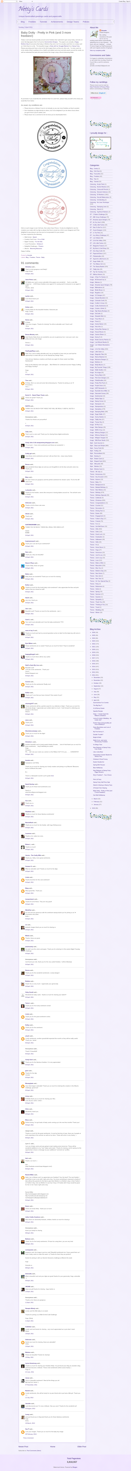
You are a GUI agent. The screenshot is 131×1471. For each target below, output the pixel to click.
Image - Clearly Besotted (97, 298)
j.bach (27, 1036)
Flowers (41, 246)
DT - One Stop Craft (96, 251)
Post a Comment (28, 1438)
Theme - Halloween (96, 539)
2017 (94, 658)
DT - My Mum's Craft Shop (98, 248)
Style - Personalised (96, 453)
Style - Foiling (94, 450)
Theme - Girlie (94, 531)
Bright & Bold (97, 737)
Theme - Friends (95, 521)
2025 (94, 635)
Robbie (27, 981)
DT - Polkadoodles (95, 256)
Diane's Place (29, 563)
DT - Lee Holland (95, 238)
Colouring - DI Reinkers (97, 194)
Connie (27, 681)
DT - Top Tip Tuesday (96, 272)
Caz (26, 800)
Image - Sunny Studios (97, 417)
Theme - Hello (94, 542)
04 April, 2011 (29, 436)
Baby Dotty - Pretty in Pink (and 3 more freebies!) (102, 791)
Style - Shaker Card (96, 458)
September (97, 686)
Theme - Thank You (96, 602)
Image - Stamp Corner (97, 401)
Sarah (27, 597)
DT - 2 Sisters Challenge (97, 214)
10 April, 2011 (29, 1291)
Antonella (28, 1273)
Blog (23, 22)
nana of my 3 (29, 630)
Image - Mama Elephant (97, 357)
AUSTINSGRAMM (30, 524)
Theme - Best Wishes (96, 490)
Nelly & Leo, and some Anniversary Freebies (100, 741)
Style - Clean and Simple (97, 445)
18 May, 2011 (29, 1357)
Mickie (27, 935)
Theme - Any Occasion (97, 477)
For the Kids (38, 241)
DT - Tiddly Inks (94, 269)
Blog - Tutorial (94, 181)
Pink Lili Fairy (97, 779)
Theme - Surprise (95, 597)
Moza (27, 1120)
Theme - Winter (94, 612)
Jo (26, 924)
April (95, 700)
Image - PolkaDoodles (96, 380)
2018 (94, 655)
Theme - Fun (94, 524)
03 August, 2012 (30, 1408)
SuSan (27, 692)
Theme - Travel (94, 607)
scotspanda (29, 1250)
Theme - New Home (96, 573)
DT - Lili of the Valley (96, 240)
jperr (26, 1070)
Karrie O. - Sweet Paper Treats (35, 395)
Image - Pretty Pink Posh (97, 383)
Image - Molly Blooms (96, 364)
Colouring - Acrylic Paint (97, 184)
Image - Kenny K (95, 337)
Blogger (75, 1467)
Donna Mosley (30, 334)
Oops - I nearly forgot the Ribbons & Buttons (100, 714)
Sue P (27, 1429)
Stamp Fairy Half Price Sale (101, 782)
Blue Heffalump (98, 767)
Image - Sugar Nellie (96, 414)
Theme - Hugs (94, 550)
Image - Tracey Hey (96, 422)
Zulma (27, 307)
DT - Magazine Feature (97, 245)
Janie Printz (29, 279)
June (95, 694)
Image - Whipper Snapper (98, 437)
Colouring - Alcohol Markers (98, 187)
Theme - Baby (40, 257)
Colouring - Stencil (95, 209)
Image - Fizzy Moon (96, 319)
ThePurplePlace (30, 351)
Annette (104, 30)
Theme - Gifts (94, 529)
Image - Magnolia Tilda (97, 354)
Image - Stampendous (96, 406)
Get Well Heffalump (99, 795)
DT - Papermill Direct (96, 253)
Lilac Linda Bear (98, 752)
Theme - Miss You (95, 568)
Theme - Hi (93, 544)
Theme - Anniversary (96, 474)
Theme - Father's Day (96, 518)
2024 (94, 638)
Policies (86, 22)
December (97, 677)
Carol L (27, 619)
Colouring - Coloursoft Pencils (99, 189)
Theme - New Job (95, 576)
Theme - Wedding (95, 610)
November (97, 680)
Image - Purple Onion (96, 385)
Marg (27, 888)
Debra (27, 574)
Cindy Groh (29, 1059)
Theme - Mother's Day (97, 571)
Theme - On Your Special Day (99, 581)
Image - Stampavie (95, 404)
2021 (94, 646)
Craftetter (28, 1326)
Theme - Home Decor (96, 547)
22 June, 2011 (29, 1372)
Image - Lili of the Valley (97, 349)
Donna (27, 464)
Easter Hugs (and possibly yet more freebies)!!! (102, 723)
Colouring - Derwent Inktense (99, 192)
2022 (94, 644)
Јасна (27, 1378)
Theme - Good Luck (96, 534)
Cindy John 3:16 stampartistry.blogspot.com (39, 442)
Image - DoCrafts (95, 313)
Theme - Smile (94, 589)
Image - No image (95, 372)
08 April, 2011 (29, 1233)
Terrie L (27, 1003)
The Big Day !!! (97, 705)
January (96, 804)
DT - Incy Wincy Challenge (98, 235)
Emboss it (40, 244)
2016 (94, 661)
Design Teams (73, 22)
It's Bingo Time (97, 744)
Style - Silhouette (95, 464)
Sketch (35, 237)
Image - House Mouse (96, 332)
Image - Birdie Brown (96, 290)
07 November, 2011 (31, 1385)
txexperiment (29, 899)
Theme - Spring (94, 591)
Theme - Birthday (95, 492)
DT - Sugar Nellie (95, 261)
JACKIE (27, 1286)
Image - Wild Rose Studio (97, 440)
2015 (94, 663)
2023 (94, 641)
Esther (27, 585)
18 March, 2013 (30, 1423)
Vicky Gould (29, 992)
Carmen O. (28, 866)
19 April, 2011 (29, 1346)
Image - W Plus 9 (95, 424)
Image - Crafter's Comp (97, 303)
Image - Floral (94, 321)
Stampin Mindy (30, 1308)
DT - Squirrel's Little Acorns (98, 259)
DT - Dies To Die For (96, 227)
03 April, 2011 (29, 273)
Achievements (57, 22)
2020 (94, 649)
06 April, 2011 (29, 1138)
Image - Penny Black (96, 375)
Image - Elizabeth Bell (96, 316)
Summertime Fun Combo (101, 702)
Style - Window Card (96, 469)
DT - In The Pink (95, 232)
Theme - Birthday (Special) (98, 495)
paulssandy (29, 946)
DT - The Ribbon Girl (96, 264)
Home (52, 1447)
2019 (94, 652)
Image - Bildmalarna (96, 287)
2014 (94, 666)
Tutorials (43, 22)
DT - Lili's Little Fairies (96, 243)
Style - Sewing (94, 456)
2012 (94, 672)
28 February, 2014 (31, 1434)
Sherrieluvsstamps (31, 731)
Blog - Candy (94, 168)
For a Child (41, 239)
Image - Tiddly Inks (95, 419)
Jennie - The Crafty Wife (33, 855)
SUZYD (27, 406)
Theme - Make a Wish (96, 563)
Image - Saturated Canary (98, 393)
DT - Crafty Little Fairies (97, 225)
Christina (28, 267)
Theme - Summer (95, 594)
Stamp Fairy (76, 46)
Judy (27, 431)
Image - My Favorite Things (98, 367)
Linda (27, 877)
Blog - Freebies (30, 257)
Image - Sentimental (96, 396)
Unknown (28, 503)
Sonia (27, 320)
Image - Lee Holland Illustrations (100, 345)
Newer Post (23, 1447)
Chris (27, 1109)
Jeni (26, 608)
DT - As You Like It (95, 222)
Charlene (28, 811)
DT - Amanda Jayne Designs (98, 219)
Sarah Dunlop (29, 784)
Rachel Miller (29, 1175)
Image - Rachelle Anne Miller (98, 391)
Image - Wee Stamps (96, 427)
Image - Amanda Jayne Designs (99, 285)
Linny (27, 1096)
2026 (94, 632)
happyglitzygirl (30, 654)
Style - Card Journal (96, 443)
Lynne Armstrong (31, 1363)
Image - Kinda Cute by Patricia (99, 339)
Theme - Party (94, 584)
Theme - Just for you (96, 555)
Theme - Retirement (96, 586)
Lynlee (27, 296)
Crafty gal (28, 453)
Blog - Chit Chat (95, 171)
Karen (27, 1206)
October (96, 683)
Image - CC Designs (96, 295)
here (52, 775)
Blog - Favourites (95, 173)
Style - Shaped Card (96, 461)
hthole (27, 513)
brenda (27, 760)
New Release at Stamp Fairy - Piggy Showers (102, 771)
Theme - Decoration (96, 508)
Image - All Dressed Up (97, 279)
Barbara (27, 1239)
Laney (27, 1414)
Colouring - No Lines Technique (99, 202)
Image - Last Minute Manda (98, 342)
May (95, 697)
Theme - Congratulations (97, 503)
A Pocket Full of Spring (100, 788)
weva (27, 720)
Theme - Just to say (96, 557)
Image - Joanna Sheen (97, 334)
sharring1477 (29, 703)
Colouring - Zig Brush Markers (99, 212)
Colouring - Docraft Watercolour (99, 197)
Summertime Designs (51, 42)
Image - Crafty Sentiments (98, 306)
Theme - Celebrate (95, 497)
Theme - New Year (95, 578)
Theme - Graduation (96, 537)
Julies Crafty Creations (32, 1217)
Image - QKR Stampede (97, 388)
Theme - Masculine (96, 565)
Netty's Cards (33, 9)
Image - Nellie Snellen (96, 370)
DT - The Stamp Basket (97, 266)
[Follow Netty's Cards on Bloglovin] (98, 94)
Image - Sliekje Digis (96, 398)
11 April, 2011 (29, 1302)
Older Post (81, 1447)
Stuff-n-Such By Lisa (32, 665)
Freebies (32, 22)
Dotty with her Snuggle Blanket (59, 46)
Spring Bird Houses (99, 765)
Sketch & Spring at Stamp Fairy (102, 785)
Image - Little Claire (96, 351)
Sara (26, 552)
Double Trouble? (98, 734)
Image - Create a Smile (97, 308)
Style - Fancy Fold (95, 448)
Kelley (27, 1025)
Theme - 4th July (95, 471)
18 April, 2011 (29, 1333)
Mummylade (29, 1083)
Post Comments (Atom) (34, 1450)
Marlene (27, 1352)
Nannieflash (29, 822)
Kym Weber (29, 643)
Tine (26, 380)
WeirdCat (28, 910)
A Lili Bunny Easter (99, 708)
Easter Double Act (98, 762)
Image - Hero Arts (95, 326)
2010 (94, 808)
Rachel (27, 1390)
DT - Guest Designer (96, 230)
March (96, 798)
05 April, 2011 (29, 997)
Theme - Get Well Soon (97, 526)
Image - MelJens (95, 362)
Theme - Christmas (96, 500)
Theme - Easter (94, 513)
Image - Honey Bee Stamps (98, 329)
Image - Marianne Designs (98, 359)
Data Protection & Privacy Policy (99, 87)
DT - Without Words (96, 274)
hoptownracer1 (30, 541)
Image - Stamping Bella (97, 411)
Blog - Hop (93, 179)
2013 (94, 669)
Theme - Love (94, 560)
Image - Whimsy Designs (97, 432)
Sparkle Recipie (98, 711)
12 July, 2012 (29, 1397)
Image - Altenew (95, 282)
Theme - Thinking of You (97, 604)
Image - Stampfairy (96, 409)
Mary (26, 477)
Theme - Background (96, 484)
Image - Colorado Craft (97, 300)
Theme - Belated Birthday (97, 487)
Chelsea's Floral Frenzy (100, 759)
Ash (26, 1158)
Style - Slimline (94, 466)
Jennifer (28, 1403)
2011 (93, 675)
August (96, 689)
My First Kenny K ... (99, 731)
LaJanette (28, 490)
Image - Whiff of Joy (96, 430)
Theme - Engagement (96, 516)
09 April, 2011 (29, 1280)
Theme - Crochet (95, 505)
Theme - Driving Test (96, 510)
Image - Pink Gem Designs (98, 378)
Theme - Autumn (95, 479)
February (97, 801)
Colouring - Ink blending (97, 200)
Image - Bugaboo (95, 292)
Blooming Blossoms (36, 248)
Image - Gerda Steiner (97, 324)
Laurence (28, 833)
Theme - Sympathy (96, 599)
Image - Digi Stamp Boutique (98, 311)
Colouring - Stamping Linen (98, 206)
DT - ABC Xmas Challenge (98, 217)
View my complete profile (97, 50)
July (95, 691)
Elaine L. (28, 844)
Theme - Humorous (96, 552)
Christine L (29, 742)
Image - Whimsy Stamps (97, 435)
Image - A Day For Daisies (98, 277)
